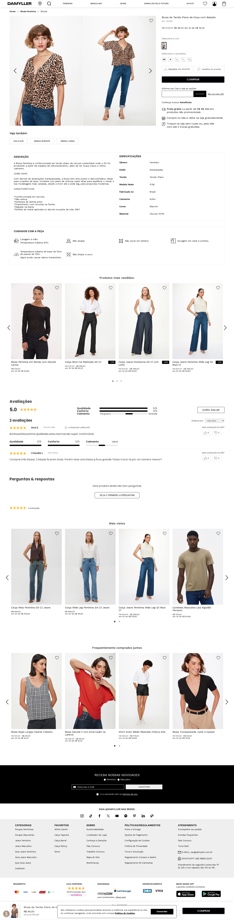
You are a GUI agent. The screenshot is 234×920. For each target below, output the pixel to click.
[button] (164, 45)
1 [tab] (114, 621)
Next (224, 575)
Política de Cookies (125, 913)
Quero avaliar (211, 410)
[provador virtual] (177, 69)
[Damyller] (20, 3)
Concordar (162, 911)
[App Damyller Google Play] (211, 894)
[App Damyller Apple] (185, 894)
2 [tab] (119, 621)
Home (13, 11)
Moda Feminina (28, 11)
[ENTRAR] (215, 3)
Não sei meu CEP (216, 94)
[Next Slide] (150, 70)
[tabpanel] (36, 572)
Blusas (44, 11)
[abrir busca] (50, 4)
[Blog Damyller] (152, 816)
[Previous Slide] (15, 70)
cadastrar (144, 787)
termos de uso (130, 794)
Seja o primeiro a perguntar (117, 495)
